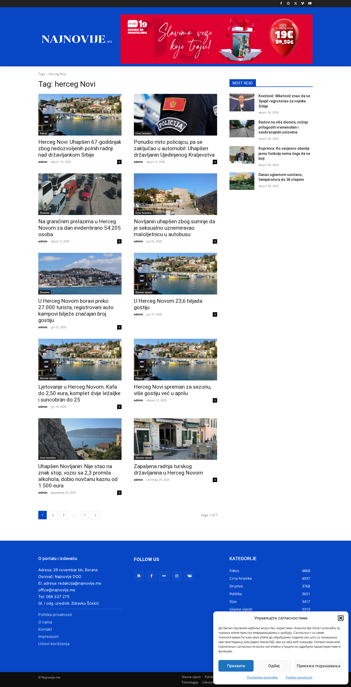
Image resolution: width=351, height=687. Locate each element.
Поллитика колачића (262, 677)
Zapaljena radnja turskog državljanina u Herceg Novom (168, 469)
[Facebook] (281, 4)
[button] (340, 618)
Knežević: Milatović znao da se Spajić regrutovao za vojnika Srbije (284, 101)
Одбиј (274, 665)
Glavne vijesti (143, 292)
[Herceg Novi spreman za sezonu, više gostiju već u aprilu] (175, 359)
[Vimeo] (303, 4)
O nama (45, 622)
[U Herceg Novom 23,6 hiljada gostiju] (175, 274)
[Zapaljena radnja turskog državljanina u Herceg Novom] (175, 439)
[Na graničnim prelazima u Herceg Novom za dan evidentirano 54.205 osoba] (80, 194)
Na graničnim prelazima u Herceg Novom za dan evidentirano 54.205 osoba (79, 227)
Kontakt (45, 629)
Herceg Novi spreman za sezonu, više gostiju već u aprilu (172, 390)
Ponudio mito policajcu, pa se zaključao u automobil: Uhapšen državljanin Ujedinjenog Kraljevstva (174, 148)
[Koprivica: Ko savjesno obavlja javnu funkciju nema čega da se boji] (241, 155)
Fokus (43, 133)
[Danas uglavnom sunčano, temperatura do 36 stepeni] (241, 181)
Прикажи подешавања (318, 665)
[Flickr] (164, 576)
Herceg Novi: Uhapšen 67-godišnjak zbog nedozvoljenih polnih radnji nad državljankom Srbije (79, 148)
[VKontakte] (189, 576)
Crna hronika (143, 133)
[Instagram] (288, 4)
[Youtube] (310, 4)
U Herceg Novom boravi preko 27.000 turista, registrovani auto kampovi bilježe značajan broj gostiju (76, 310)
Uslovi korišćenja (53, 643)
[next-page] (95, 515)
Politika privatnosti (299, 677)
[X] (296, 4)
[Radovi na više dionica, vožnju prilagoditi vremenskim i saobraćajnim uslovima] (241, 128)
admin (42, 162)
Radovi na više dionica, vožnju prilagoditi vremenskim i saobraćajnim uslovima (283, 127)
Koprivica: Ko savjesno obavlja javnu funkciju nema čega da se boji (284, 153)
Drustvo (44, 213)
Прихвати (236, 665)
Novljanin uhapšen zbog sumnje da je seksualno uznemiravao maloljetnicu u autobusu (174, 227)
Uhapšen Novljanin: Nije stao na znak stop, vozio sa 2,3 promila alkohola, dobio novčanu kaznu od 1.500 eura (78, 476)
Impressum (48, 636)
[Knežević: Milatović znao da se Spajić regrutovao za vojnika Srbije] (241, 102)
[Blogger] (139, 576)
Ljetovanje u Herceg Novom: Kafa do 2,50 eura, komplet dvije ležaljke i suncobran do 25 (79, 393)
